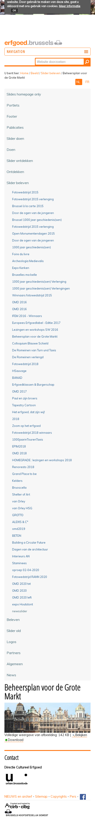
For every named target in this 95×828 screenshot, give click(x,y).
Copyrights (59, 797)
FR (87, 82)
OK (14, 10)
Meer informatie (69, 6)
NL (78, 82)
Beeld (35, 73)
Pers (73, 797)
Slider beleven (51, 73)
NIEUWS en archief (18, 797)
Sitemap (41, 797)
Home (24, 73)
